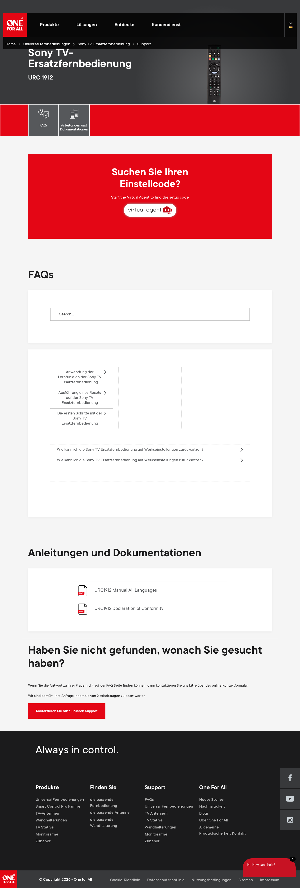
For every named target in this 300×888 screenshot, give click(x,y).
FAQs (44, 126)
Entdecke (124, 25)
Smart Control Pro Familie (58, 807)
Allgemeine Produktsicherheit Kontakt (222, 830)
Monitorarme (47, 834)
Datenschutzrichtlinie (165, 880)
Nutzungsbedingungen (211, 880)
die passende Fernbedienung (103, 803)
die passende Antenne (110, 813)
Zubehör (43, 841)
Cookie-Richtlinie (125, 880)
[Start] (15, 25)
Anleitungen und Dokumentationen (74, 128)
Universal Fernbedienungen (60, 800)
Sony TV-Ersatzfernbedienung (104, 44)
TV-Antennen (47, 814)
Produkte (49, 25)
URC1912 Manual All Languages (125, 590)
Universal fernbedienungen (46, 44)
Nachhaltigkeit (212, 807)
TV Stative (45, 827)
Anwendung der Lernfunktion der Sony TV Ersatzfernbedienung (79, 377)
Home (10, 44)
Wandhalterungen (51, 820)
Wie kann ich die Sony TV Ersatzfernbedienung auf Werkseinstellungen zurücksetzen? (130, 450)
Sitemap (246, 880)
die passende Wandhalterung (103, 823)
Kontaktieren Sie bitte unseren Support (67, 711)
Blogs (204, 814)
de (293, 27)
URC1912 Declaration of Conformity (128, 608)
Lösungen (86, 25)
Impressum (269, 880)
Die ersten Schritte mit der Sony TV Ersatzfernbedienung (79, 418)
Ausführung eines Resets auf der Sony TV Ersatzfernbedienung (79, 398)
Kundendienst (166, 25)
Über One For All (213, 820)
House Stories (211, 800)
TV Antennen (156, 814)
